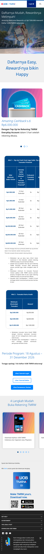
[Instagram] (7, 533)
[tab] (22, 517)
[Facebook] (3, 533)
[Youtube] (10, 533)
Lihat (22, 373)
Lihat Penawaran (22, 387)
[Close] (40, 538)
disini (5, 468)
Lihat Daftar (22, 380)
